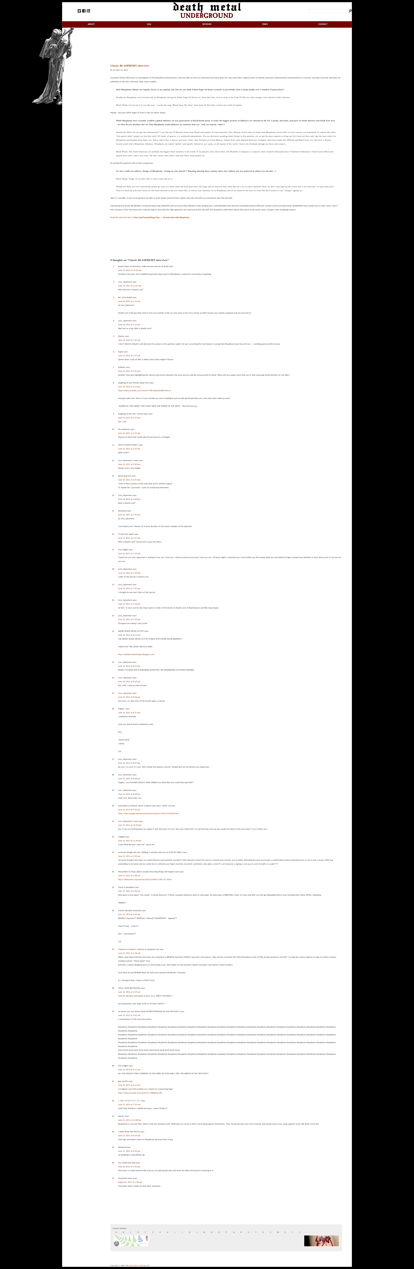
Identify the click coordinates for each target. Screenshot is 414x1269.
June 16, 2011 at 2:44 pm (129, 1167)
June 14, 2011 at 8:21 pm (129, 666)
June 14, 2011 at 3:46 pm (129, 464)
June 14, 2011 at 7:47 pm (129, 515)
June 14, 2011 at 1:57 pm (129, 356)
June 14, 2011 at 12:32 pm (129, 270)
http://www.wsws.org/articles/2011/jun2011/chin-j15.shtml (145, 880)
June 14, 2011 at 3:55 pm (129, 480)
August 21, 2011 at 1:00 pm (130, 1182)
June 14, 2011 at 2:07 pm (129, 371)
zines (265, 24)
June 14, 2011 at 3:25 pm (129, 449)
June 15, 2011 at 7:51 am (129, 1105)
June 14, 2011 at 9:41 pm (129, 810)
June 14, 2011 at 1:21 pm (129, 325)
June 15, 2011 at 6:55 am (129, 1085)
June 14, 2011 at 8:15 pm (129, 635)
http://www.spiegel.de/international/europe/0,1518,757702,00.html (148, 814)
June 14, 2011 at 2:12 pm (129, 387)
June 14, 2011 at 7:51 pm (129, 538)
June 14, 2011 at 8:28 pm (129, 779)
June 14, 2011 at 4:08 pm (129, 499)
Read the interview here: (150, 218)
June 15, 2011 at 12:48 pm (129, 1120)
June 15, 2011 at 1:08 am (129, 876)
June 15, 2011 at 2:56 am (129, 953)
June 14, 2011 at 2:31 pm (129, 418)
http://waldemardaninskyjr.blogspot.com (136, 655)
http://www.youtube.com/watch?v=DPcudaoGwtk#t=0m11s (144, 391)
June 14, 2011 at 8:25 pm (129, 682)
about (91, 24)
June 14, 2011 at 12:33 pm (129, 286)
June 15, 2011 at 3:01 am (129, 1015)
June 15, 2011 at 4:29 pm (129, 1136)
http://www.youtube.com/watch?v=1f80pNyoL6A (140, 1093)
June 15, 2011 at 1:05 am (129, 856)
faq (149, 24)
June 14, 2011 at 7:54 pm (129, 554)
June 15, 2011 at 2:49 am (129, 915)
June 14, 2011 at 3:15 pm (129, 433)
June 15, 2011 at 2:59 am (129, 992)
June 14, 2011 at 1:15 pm (129, 301)
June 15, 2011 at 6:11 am (129, 1070)
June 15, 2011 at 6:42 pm (129, 1151)
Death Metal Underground (139, 1265)
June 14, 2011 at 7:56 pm (129, 604)
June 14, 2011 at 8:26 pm (129, 697)
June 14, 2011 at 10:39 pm (129, 825)
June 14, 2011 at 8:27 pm (129, 713)
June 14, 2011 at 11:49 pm (129, 841)
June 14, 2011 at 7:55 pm (129, 589)
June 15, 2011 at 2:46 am (129, 891)
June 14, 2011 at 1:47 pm (129, 340)
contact (322, 24)
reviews (206, 24)
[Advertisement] (226, 46)
